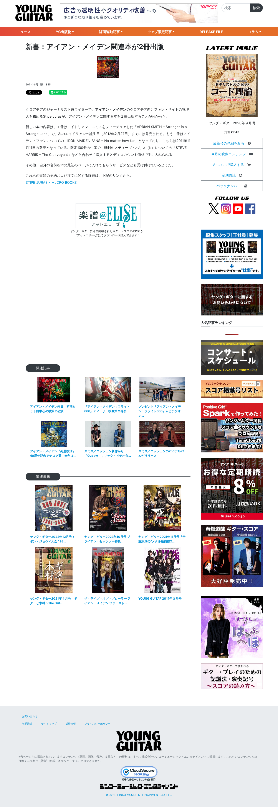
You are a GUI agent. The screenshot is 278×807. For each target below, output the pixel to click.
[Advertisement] (108, 307)
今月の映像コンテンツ (228, 154)
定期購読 (229, 175)
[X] (213, 208)
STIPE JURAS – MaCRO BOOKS (51, 182)
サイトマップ (49, 723)
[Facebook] (250, 208)
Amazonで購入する (228, 164)
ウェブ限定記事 (159, 32)
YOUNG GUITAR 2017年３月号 (160, 598)
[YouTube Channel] (238, 208)
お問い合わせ (30, 716)
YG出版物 (63, 32)
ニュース (24, 32)
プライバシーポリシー (97, 723)
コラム (253, 32)
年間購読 (27, 723)
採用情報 (70, 723)
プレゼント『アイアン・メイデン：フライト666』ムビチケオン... (159, 411)
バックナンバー (228, 186)
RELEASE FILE (211, 32)
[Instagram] (226, 208)
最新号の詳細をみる (228, 143)
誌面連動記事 (109, 32)
